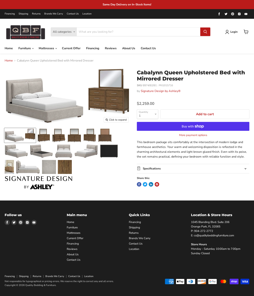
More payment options (193, 135)
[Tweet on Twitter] (145, 184)
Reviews (111, 48)
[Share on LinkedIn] (151, 184)
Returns (36, 13)
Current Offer (71, 48)
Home (9, 48)
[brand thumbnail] (38, 182)
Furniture (25, 48)
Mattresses (47, 48)
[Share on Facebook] (139, 184)
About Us (128, 48)
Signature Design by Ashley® (161, 91)
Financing (10, 13)
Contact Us (73, 13)
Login (234, 32)
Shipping (23, 13)
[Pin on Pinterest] (157, 184)
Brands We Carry (53, 13)
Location (86, 13)
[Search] (205, 32)
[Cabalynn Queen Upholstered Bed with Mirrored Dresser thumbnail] (20, 135)
